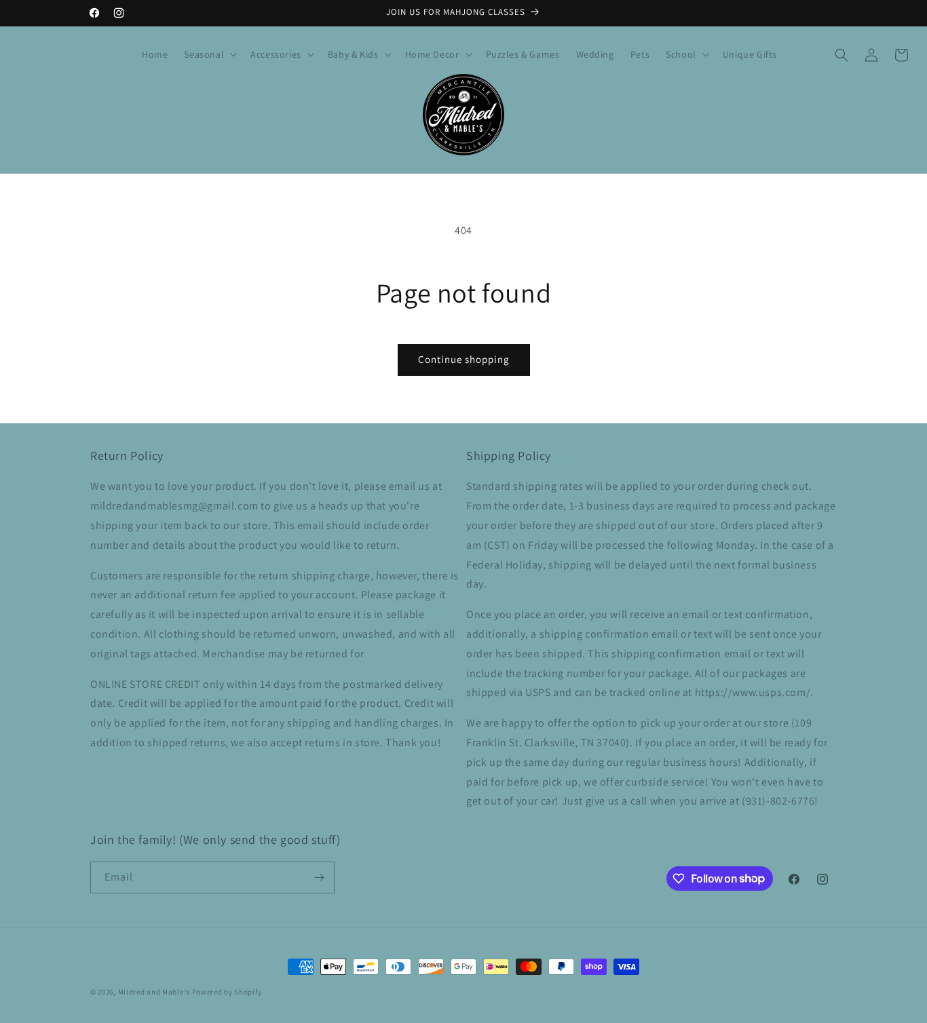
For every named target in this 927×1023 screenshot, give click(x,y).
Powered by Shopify (227, 992)
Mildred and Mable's (155, 992)
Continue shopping (464, 359)
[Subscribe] (319, 877)
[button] (209, 54)
